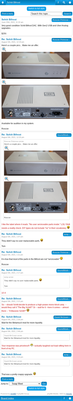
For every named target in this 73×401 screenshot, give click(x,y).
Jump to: (4, 384)
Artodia (69, 394)
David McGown (62, 317)
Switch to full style (36, 8)
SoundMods (63, 135)
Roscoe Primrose (61, 20)
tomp (67, 234)
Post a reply (7, 13)
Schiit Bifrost (13, 2)
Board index (7, 398)
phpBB (13, 394)
